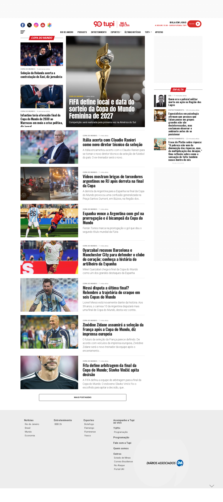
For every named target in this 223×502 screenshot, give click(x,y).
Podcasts (82, 32)
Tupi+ (147, 32)
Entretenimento (98, 32)
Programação (121, 432)
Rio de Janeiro (66, 32)
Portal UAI (119, 469)
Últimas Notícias (133, 32)
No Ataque (119, 465)
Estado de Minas (122, 457)
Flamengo (89, 428)
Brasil (27, 428)
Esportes (115, 32)
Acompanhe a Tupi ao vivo (123, 421)
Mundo (28, 431)
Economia (30, 435)
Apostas (159, 32)
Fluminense (90, 431)
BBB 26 (58, 424)
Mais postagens (82, 397)
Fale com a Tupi (122, 442)
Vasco (87, 435)
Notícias (29, 420)
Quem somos (121, 448)
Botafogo (89, 424)
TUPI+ (116, 428)
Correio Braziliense (123, 461)
